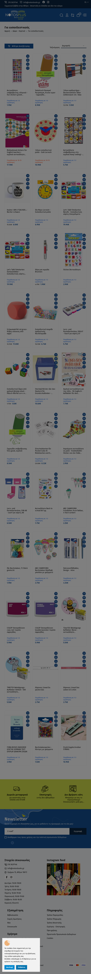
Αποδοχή (9, 967)
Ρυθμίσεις (21, 967)
